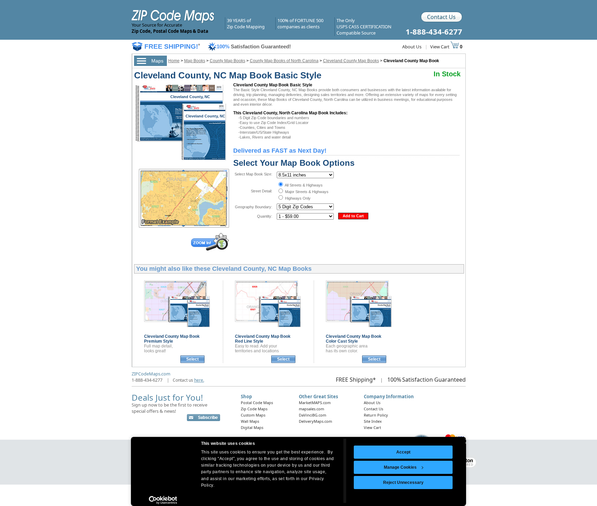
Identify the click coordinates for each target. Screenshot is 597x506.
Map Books (194, 60)
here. (199, 380)
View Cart (440, 47)
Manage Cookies (400, 467)
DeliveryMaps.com (315, 421)
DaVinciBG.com (312, 415)
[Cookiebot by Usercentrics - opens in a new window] (163, 500)
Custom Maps (253, 415)
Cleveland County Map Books (351, 60)
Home (174, 60)
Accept (403, 452)
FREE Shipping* (356, 379)
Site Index (373, 421)
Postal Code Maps (257, 402)
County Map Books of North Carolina (284, 60)
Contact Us (441, 17)
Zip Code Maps (254, 408)
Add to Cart (353, 216)
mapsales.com (311, 408)
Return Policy (376, 415)
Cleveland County (172, 339)
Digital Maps (252, 427)
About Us (411, 47)
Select (192, 359)
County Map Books (227, 60)
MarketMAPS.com (315, 402)
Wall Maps (250, 421)
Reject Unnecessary (403, 482)
